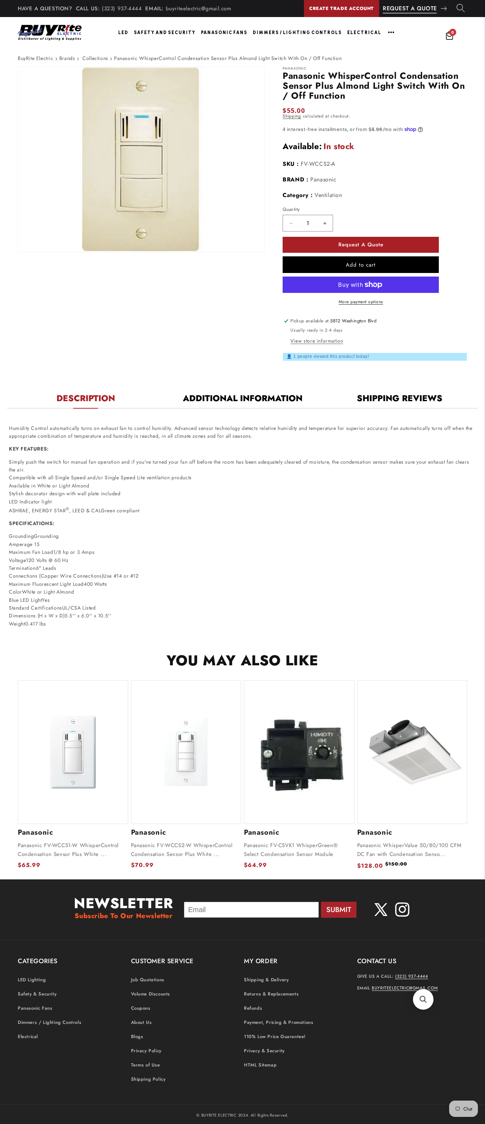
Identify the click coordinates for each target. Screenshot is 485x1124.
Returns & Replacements (271, 994)
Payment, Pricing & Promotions (278, 1022)
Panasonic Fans (224, 32)
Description (85, 398)
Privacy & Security (264, 1050)
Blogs (137, 1036)
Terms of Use (145, 1065)
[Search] (460, 8)
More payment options (361, 302)
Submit (338, 910)
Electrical (364, 32)
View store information (316, 340)
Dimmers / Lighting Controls (297, 32)
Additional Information (243, 398)
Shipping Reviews (399, 398)
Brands (67, 58)
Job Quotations (147, 979)
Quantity (291, 209)
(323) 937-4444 (122, 8)
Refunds (253, 1008)
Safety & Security (37, 994)
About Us (141, 1022)
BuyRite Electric (36, 58)
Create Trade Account (341, 8)
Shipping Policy (148, 1079)
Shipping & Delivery (266, 979)
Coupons (141, 1008)
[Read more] (391, 32)
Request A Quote (410, 8)
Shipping (292, 116)
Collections (95, 58)
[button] (423, 999)
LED (123, 32)
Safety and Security (165, 32)
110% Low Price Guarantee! (275, 1036)
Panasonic (323, 179)
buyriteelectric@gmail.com (198, 8)
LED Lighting (32, 979)
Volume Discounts (150, 994)
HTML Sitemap (260, 1065)
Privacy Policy (146, 1050)
